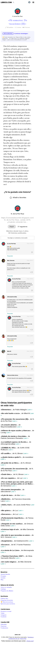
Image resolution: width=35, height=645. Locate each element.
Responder (10, 256)
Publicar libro (4, 598)
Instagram (3, 615)
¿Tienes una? (30, 641)
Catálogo (3, 589)
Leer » (29, 410)
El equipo (3, 576)
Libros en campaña (6, 587)
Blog (2, 579)
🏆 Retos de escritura (7, 602)
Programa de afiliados (7, 591)
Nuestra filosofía (5, 574)
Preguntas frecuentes (7, 600)
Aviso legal (23, 638)
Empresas (3, 626)
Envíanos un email (6, 611)
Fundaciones (4, 628)
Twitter (2, 613)
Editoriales (4, 624)
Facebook (3, 616)
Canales (3, 578)
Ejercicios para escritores (8, 603)
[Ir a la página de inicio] (6, 2)
